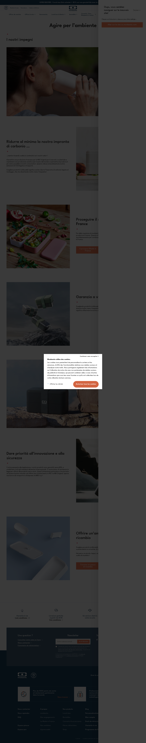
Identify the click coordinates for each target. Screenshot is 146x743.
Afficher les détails (56, 384)
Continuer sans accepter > (89, 356)
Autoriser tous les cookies (86, 384)
